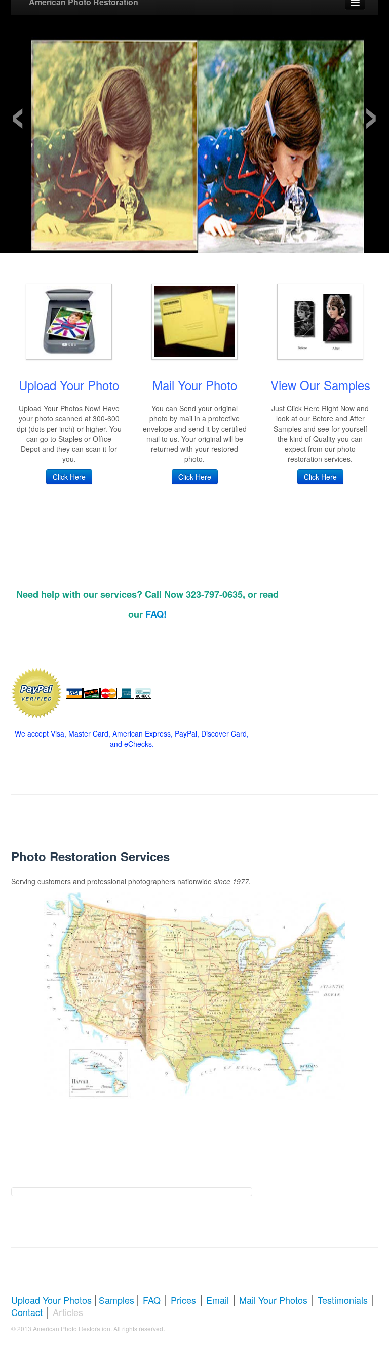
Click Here (69, 477)
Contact (27, 1312)
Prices (183, 1299)
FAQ (152, 1299)
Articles (68, 1312)
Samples (116, 1299)
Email (217, 1299)
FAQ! (156, 614)
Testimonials (343, 1299)
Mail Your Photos (273, 1299)
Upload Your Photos (51, 1299)
